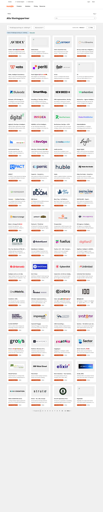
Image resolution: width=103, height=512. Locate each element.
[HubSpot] (10, 6)
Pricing (36, 6)
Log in (88, 1)
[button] (94, 14)
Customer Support (20, 1)
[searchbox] (75, 18)
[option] (19, 27)
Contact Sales (30, 1)
